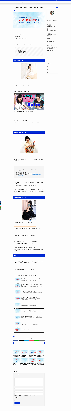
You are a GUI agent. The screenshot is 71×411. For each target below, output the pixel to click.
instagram (30, 220)
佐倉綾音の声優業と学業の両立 (21, 51)
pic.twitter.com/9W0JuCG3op (19, 175)
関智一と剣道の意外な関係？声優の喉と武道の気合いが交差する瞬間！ (30, 278)
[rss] (56, 0)
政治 (47, 69)
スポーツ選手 (48, 63)
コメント (15, 377)
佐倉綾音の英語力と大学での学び (21, 52)
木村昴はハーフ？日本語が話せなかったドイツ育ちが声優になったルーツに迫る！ (31, 285)
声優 (14, 336)
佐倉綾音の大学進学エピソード (21, 50)
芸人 (47, 72)
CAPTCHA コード (16, 399)
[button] (15, 340)
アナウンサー (48, 57)
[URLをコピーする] (42, 340)
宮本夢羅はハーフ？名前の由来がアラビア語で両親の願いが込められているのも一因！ (52, 45)
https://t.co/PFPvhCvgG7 (37, 174)
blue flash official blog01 (18, 2)
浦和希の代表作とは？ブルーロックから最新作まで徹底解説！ (29, 297)
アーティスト (48, 60)
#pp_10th (33, 174)
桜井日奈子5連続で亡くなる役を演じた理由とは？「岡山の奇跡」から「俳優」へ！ (52, 43)
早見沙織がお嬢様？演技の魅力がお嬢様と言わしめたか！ (29, 291)
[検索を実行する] (57, 7)
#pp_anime (30, 174)
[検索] (57, 0)
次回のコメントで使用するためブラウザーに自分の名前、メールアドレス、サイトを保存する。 (26, 395)
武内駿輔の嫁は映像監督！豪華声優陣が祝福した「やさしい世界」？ (30, 316)
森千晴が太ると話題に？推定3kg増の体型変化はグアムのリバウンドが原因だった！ (52, 50)
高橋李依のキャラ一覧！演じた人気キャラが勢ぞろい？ (28, 310)
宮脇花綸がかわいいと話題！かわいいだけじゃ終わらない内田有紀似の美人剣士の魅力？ (52, 48)
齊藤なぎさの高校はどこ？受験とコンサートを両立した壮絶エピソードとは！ (52, 41)
